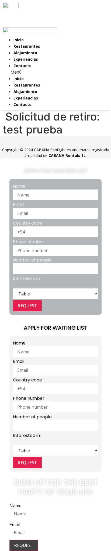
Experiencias (25, 59)
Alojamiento (25, 52)
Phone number (28, 242)
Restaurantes (26, 46)
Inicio (18, 39)
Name (19, 186)
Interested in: (27, 279)
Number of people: (33, 260)
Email (18, 204)
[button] (13, 72)
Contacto (22, 65)
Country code (27, 223)
